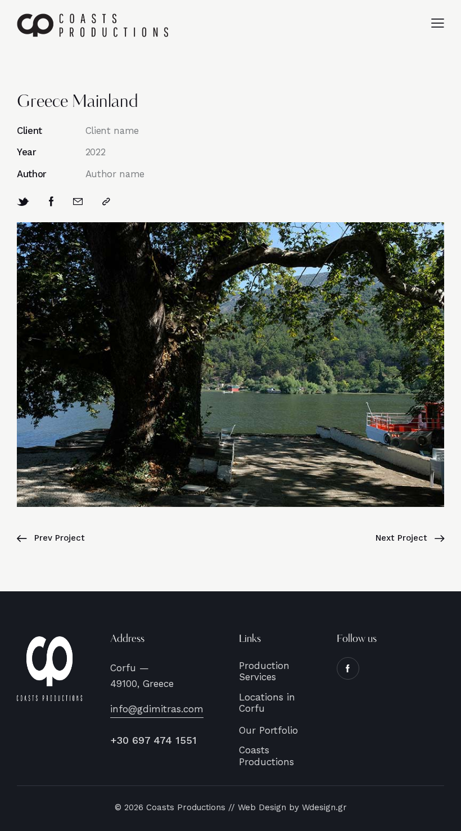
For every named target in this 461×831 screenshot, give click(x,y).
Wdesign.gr (324, 807)
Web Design (263, 807)
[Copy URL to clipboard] (106, 202)
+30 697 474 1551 (153, 740)
